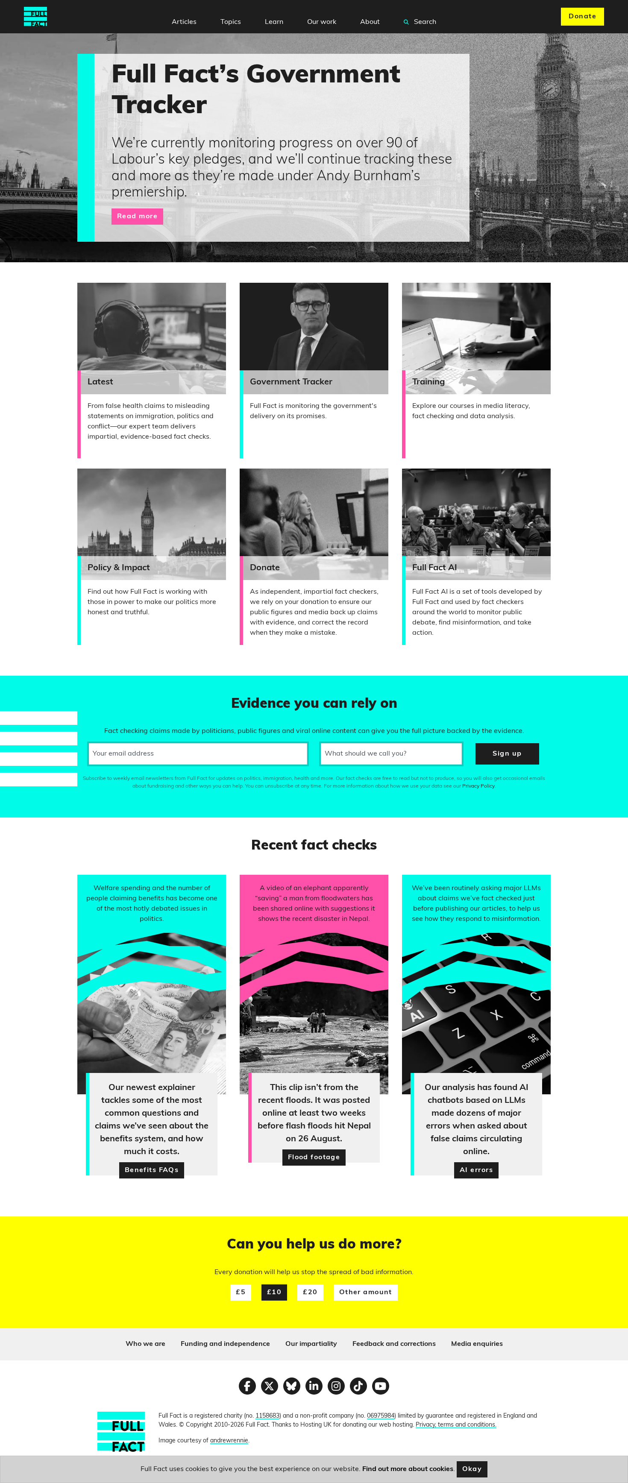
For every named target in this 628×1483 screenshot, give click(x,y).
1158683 (267, 1416)
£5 (241, 1292)
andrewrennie (229, 1441)
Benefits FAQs (152, 1170)
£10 (274, 1292)
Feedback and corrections (394, 1344)
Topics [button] (230, 22)
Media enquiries (477, 1344)
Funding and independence (225, 1344)
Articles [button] (184, 22)
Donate (582, 16)
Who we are (145, 1344)
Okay (472, 1469)
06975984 (380, 1416)
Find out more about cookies (407, 1469)
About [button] (370, 22)
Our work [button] (321, 22)
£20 (310, 1292)
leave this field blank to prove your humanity (36, 686)
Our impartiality (311, 1344)
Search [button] (424, 22)
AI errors (476, 1170)
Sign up (507, 753)
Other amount (365, 1292)
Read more (137, 216)
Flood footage (314, 1157)
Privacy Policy (478, 786)
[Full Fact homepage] (35, 16)
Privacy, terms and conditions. (456, 1425)
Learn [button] (274, 22)
